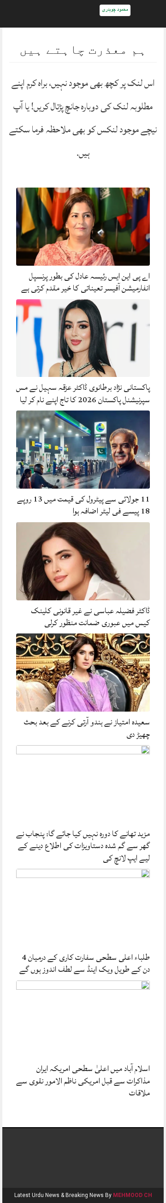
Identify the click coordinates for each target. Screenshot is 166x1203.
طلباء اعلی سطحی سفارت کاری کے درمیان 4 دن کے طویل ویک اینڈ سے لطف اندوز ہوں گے (84, 963)
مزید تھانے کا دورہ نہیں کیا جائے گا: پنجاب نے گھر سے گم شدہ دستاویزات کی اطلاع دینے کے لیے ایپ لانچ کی (83, 846)
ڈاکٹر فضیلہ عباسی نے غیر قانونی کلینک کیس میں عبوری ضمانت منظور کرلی (90, 617)
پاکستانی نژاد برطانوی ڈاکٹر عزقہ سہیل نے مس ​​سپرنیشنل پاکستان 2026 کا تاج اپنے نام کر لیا (83, 393)
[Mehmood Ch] (115, 9)
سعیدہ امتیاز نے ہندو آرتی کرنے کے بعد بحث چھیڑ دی (87, 728)
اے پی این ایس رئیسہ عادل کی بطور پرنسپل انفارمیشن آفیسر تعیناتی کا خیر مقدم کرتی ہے (85, 282)
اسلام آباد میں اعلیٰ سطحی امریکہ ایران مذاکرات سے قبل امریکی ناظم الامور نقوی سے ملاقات (83, 1080)
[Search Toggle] (19, 14)
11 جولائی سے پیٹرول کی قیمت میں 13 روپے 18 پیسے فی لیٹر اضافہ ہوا (83, 505)
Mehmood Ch (132, 1195)
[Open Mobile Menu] (147, 14)
